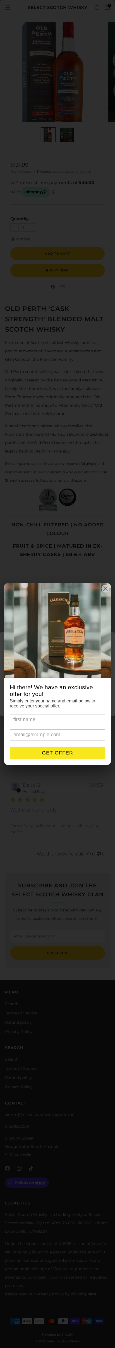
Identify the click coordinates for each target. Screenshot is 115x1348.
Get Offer (57, 753)
